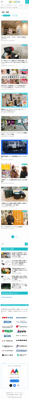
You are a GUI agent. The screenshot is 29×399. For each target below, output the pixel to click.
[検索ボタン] (2, 2)
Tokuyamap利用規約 (10, 394)
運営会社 (16, 394)
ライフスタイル (7, 15)
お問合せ (21, 394)
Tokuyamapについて (10, 392)
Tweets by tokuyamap (6, 297)
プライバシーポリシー (19, 392)
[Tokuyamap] (14, 2)
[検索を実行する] (26, 244)
